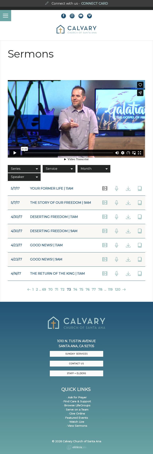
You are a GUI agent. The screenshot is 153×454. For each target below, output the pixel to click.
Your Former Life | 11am (51, 188)
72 (63, 289)
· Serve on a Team (76, 409)
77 (94, 289)
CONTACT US (76, 363)
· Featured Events (76, 417)
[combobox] (24, 169)
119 (110, 289)
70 (50, 289)
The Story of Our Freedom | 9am (60, 203)
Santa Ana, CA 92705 (76, 346)
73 (69, 289)
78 (100, 289)
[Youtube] (80, 16)
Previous (29, 289)
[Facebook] (63, 16)
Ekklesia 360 (76, 448)
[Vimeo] (89, 16)
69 (44, 289)
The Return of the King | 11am (57, 273)
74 (75, 289)
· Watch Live (76, 421)
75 (81, 289)
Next (123, 289)
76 (87, 289)
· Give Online (76, 413)
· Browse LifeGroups (76, 405)
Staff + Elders (76, 373)
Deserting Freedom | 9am (53, 231)
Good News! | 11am (46, 245)
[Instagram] (72, 16)
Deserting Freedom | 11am (54, 217)
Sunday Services (76, 354)
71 (56, 289)
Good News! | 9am (46, 259)
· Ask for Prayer (77, 397)
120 (117, 289)
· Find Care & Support (76, 401)
